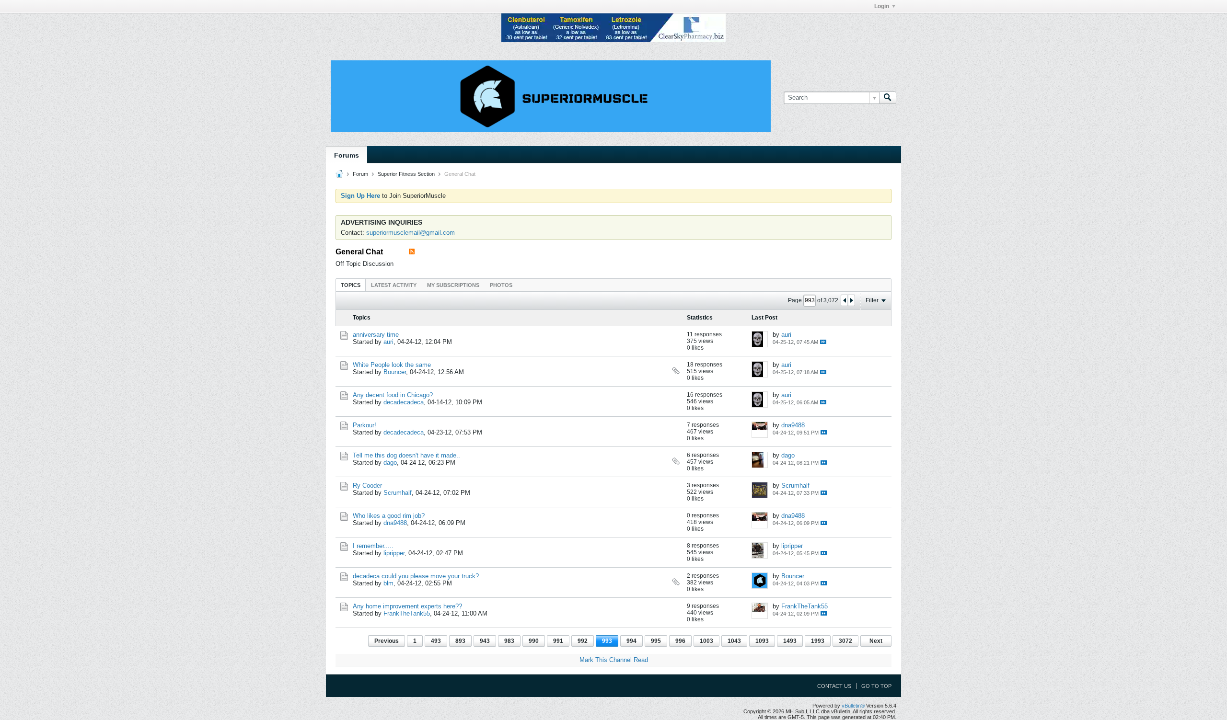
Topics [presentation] (350, 285)
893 (460, 641)
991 (558, 641)
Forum (360, 174)
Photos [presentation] (501, 285)
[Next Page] (851, 300)
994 (631, 641)
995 (656, 641)
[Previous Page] (844, 300)
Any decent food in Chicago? (393, 395)
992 (583, 641)
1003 (706, 641)
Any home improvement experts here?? (407, 606)
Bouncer (394, 372)
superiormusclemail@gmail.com (410, 232)
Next (875, 641)
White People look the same (392, 364)
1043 (734, 641)
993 (607, 641)
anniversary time (376, 334)
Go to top (876, 686)
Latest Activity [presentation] (394, 285)
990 (534, 641)
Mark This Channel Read (613, 659)
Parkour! (364, 425)
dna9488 (793, 425)
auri (388, 341)
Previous (386, 641)
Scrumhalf (397, 492)
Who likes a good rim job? (389, 515)
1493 (790, 641)
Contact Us (834, 686)
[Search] (887, 97)
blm (388, 583)
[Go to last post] (823, 342)
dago (390, 462)
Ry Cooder (367, 485)
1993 (817, 641)
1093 (762, 641)
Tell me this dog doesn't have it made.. (406, 455)
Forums (346, 155)
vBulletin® (853, 706)
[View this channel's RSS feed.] (412, 252)
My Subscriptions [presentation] (453, 285)
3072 (845, 641)
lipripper (394, 553)
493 (436, 641)
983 (509, 641)
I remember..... (373, 545)
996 (680, 641)
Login (881, 6)
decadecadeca (403, 402)
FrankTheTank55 (406, 613)
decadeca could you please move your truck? (416, 576)
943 (485, 641)
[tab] (351, 284)
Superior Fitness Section (406, 174)
